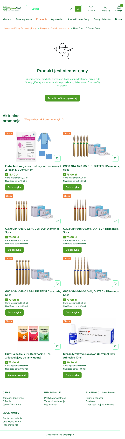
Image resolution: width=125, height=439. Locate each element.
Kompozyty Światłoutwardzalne (54, 28)
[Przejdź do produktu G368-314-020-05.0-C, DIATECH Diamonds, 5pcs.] (91, 146)
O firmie (7, 401)
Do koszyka (14, 187)
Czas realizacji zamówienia (100, 404)
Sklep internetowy (59, 434)
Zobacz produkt (17, 375)
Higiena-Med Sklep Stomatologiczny (19, 28)
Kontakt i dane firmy (13, 398)
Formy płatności (94, 398)
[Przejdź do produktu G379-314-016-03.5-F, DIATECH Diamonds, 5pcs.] (33, 209)
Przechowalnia (10, 424)
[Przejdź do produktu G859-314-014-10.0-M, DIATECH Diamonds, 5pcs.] (91, 272)
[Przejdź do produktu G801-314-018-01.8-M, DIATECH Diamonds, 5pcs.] (33, 272)
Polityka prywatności (55, 398)
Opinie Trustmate (12, 404)
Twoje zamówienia (12, 418)
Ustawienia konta (12, 421)
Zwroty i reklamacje (54, 401)
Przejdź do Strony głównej (62, 98)
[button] (78, 9)
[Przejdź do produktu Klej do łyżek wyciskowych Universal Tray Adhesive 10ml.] (91, 334)
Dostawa (90, 401)
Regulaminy (50, 404)
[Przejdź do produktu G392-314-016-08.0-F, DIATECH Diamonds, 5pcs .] (91, 209)
